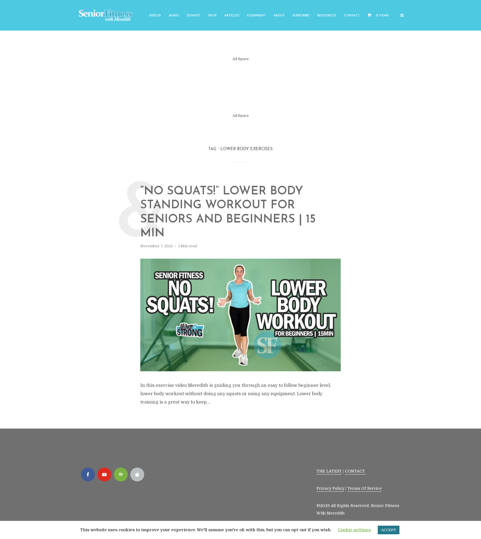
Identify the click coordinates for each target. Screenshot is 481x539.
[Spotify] (121, 474)
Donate (193, 15)
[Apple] (137, 474)
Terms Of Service (364, 488)
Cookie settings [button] (354, 529)
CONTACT (355, 471)
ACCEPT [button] (388, 530)
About (279, 15)
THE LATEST (329, 471)
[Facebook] (88, 474)
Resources (326, 15)
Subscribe (301, 15)
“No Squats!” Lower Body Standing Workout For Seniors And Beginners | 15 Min (228, 212)
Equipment (256, 15)
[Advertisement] (240, 87)
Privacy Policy (330, 488)
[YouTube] (104, 474)
